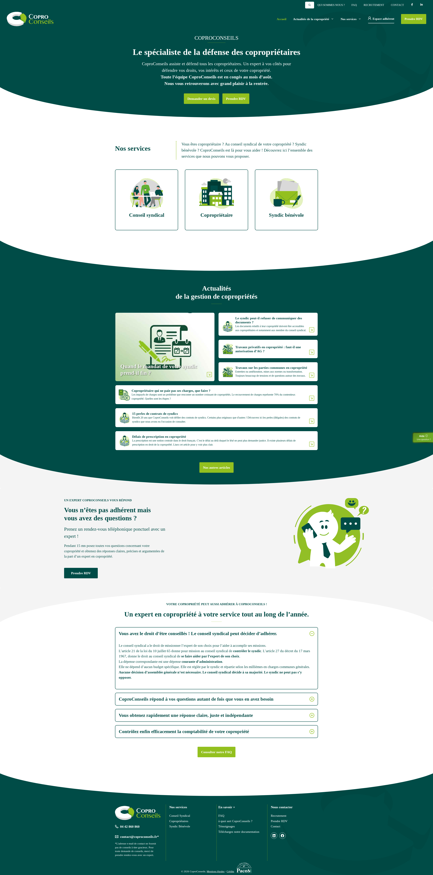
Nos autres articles (216, 467)
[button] (309, 5)
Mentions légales (215, 871)
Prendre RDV (414, 19)
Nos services (349, 19)
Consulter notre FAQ (216, 752)
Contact (397, 5)
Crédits (230, 871)
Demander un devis (201, 99)
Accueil (281, 19)
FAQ (354, 5)
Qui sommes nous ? (331, 5)
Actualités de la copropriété (311, 19)
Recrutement (374, 5)
